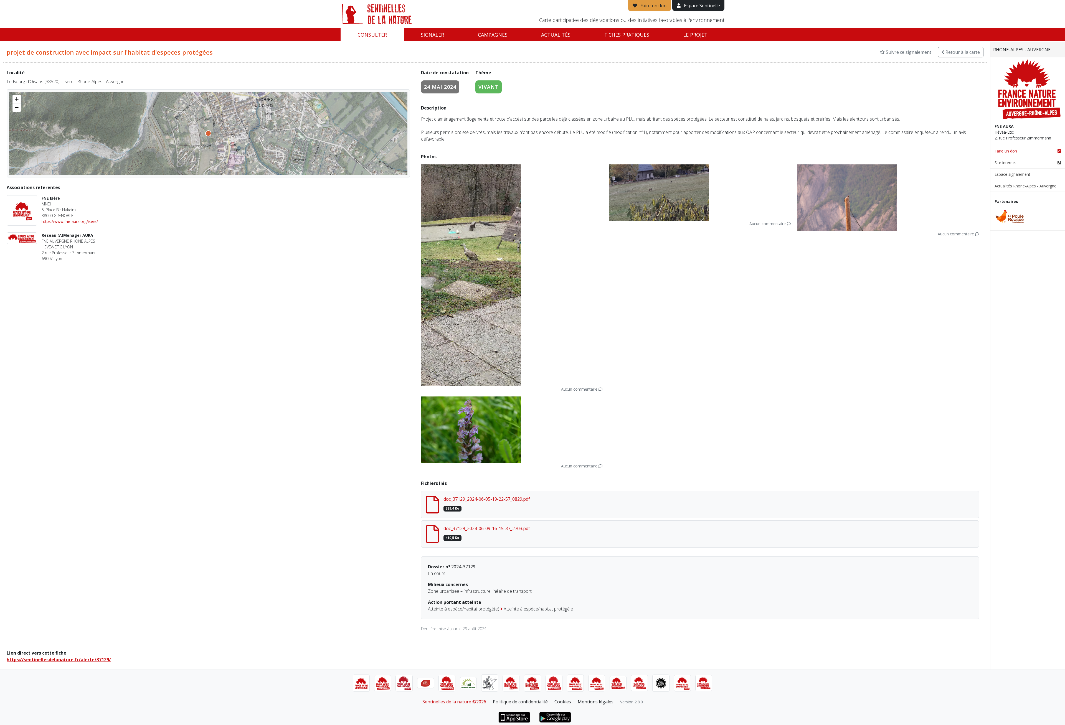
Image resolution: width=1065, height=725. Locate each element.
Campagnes (493, 34)
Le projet (695, 34)
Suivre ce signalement (908, 52)
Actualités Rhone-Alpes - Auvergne (1025, 186)
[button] (16, 99)
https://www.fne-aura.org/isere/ (70, 221)
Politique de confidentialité (520, 702)
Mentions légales (595, 702)
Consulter (372, 34)
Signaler (432, 34)
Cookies (562, 702)
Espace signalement (1012, 174)
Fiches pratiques (626, 34)
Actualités (555, 34)
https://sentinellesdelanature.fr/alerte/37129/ (59, 660)
